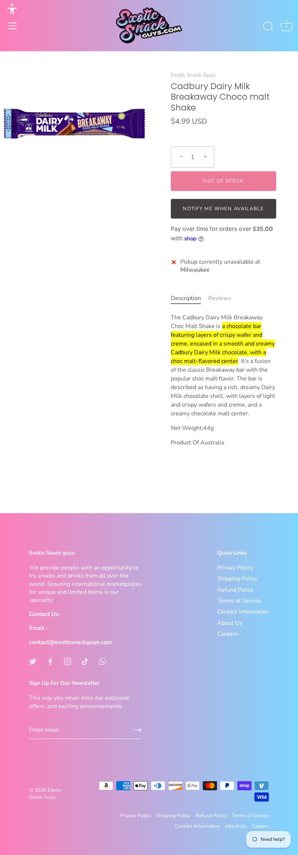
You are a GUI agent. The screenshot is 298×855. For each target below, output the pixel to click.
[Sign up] (138, 730)
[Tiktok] (85, 661)
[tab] (189, 298)
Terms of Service (239, 601)
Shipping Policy (237, 579)
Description (186, 298)
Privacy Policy (235, 568)
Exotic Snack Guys (193, 75)
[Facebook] (50, 661)
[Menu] (13, 26)
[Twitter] (32, 661)
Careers (227, 634)
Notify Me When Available (223, 208)
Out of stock (223, 181)
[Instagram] (67, 661)
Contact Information (243, 612)
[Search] (268, 27)
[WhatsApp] (102, 661)
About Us (229, 623)
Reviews (219, 298)
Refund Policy (235, 590)
